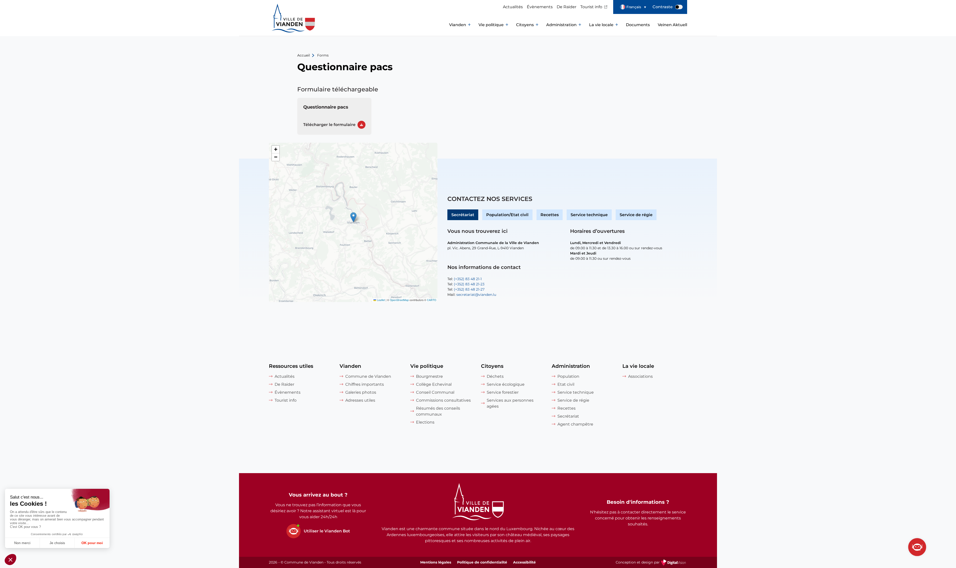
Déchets (495, 376)
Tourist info (591, 6)
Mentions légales (435, 562)
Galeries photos (360, 392)
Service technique (589, 214)
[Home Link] (478, 502)
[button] (633, 7)
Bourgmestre (429, 376)
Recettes (549, 214)
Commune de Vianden (368, 376)
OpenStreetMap (399, 300)
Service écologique (506, 384)
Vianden (457, 24)
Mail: (471, 294)
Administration (561, 24)
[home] (284, 25)
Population (568, 376)
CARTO (431, 300)
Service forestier (503, 392)
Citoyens (525, 24)
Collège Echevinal (434, 384)
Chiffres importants (364, 384)
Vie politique (491, 24)
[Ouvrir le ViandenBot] (917, 547)
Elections (425, 422)
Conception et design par (651, 563)
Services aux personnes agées (510, 403)
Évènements (540, 6)
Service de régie (636, 214)
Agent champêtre (575, 424)
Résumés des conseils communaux (438, 411)
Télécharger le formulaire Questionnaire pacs (334, 116)
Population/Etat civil (507, 214)
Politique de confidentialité (482, 562)
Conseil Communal (435, 392)
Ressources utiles (291, 366)
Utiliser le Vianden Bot (327, 531)
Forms (323, 55)
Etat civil (565, 384)
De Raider (566, 6)
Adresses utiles (360, 400)
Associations (640, 376)
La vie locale (601, 24)
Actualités (513, 6)
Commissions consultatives (443, 400)
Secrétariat (462, 214)
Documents (638, 24)
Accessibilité (524, 562)
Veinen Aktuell (672, 24)
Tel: (464, 279)
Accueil (303, 55)
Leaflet (380, 300)
